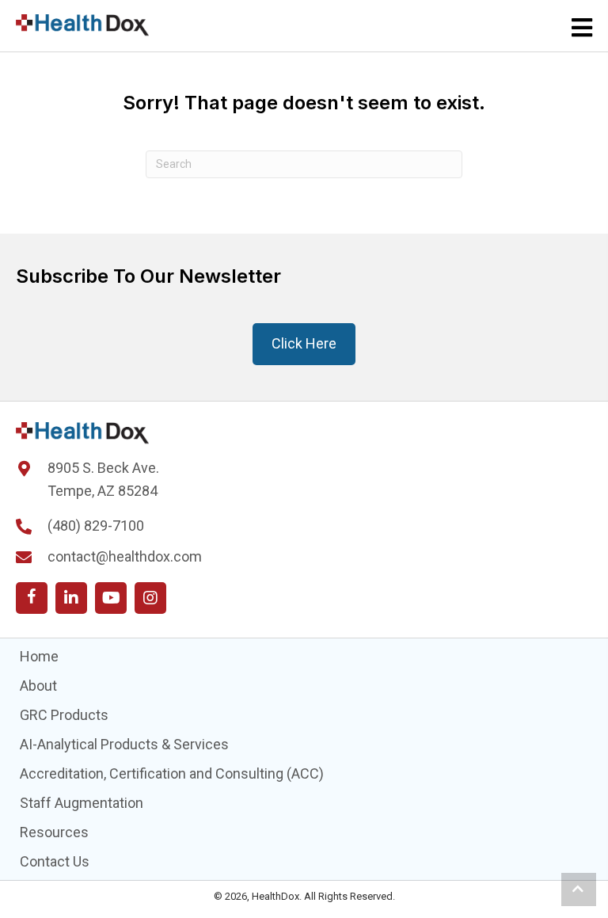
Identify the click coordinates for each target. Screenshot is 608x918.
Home (39, 656)
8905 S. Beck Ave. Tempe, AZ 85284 (103, 479)
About (38, 685)
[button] (32, 598)
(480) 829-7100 (96, 525)
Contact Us (54, 861)
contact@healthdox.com (125, 556)
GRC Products (64, 715)
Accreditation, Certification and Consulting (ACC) (172, 773)
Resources (54, 832)
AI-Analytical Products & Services (124, 744)
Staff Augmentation (81, 802)
